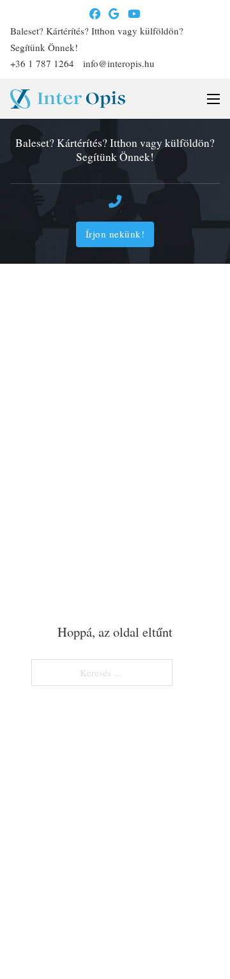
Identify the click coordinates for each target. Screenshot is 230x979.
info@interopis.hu (119, 63)
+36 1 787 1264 (42, 63)
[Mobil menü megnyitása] (213, 99)
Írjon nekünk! (115, 233)
